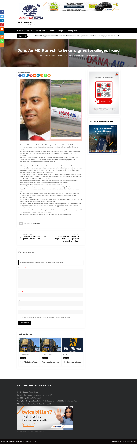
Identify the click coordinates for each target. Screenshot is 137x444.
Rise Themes (131, 441)
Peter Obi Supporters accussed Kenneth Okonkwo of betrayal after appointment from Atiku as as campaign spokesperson (63, 36)
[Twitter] (23, 75)
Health (51, 31)
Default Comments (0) (25, 256)
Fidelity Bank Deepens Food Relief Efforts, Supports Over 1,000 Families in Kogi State (47, 401)
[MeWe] (38, 75)
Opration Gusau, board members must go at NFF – (35, 395)
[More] (49, 75)
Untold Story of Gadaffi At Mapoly (29, 398)
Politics (29, 31)
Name (20, 292)
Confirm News (24, 22)
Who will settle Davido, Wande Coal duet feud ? (34, 404)
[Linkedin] (27, 75)
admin (37, 224)
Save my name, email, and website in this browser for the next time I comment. (45, 317)
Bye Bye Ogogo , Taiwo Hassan (28, 392)
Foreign (60, 31)
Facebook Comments (39, 256)
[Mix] (41, 75)
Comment (22, 268)
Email (20, 300)
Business (20, 31)
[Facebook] (20, 75)
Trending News (72, 31)
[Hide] (0, 49)
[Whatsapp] (45, 75)
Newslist (115, 441)
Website (20, 309)
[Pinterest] (31, 75)
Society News (40, 31)
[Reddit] (34, 75)
